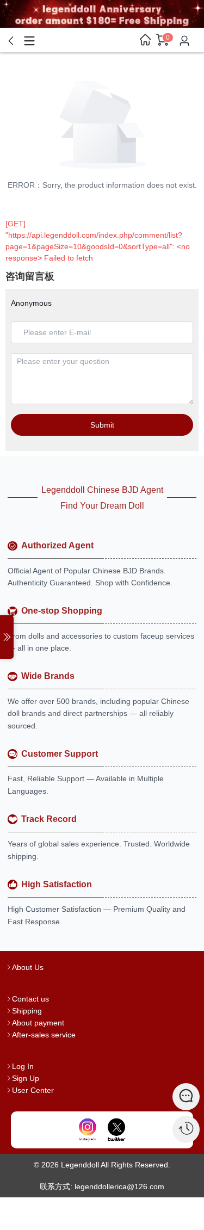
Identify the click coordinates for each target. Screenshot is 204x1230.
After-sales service (44, 1034)
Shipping (27, 1010)
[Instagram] (87, 1130)
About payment (38, 1022)
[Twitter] (116, 1130)
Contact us (30, 998)
